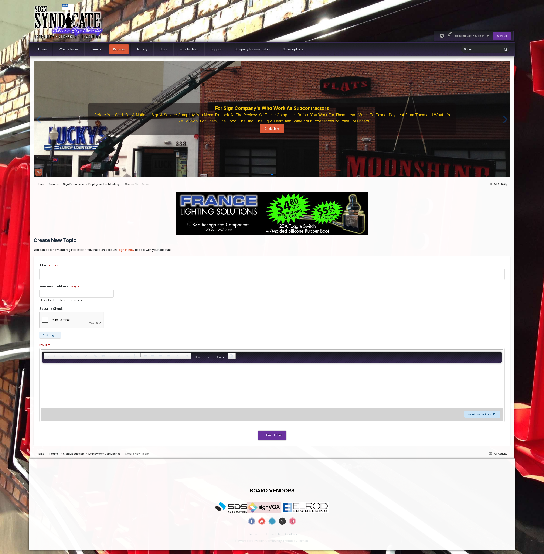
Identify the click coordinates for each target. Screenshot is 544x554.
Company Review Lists (251, 49)
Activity (142, 49)
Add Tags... (50, 335)
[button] (38, 119)
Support (217, 49)
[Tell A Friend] (442, 36)
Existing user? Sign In (470, 35)
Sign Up (502, 35)
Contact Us (272, 534)
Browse (119, 49)
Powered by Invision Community (258, 541)
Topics (492, 49)
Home (42, 49)
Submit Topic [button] (272, 435)
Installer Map (189, 49)
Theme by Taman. (295, 541)
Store (164, 49)
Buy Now (273, 130)
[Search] (505, 49)
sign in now (126, 250)
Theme (252, 534)
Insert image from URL (482, 414)
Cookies (291, 534)
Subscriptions (293, 49)
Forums (96, 49)
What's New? (69, 49)
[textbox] (272, 386)
